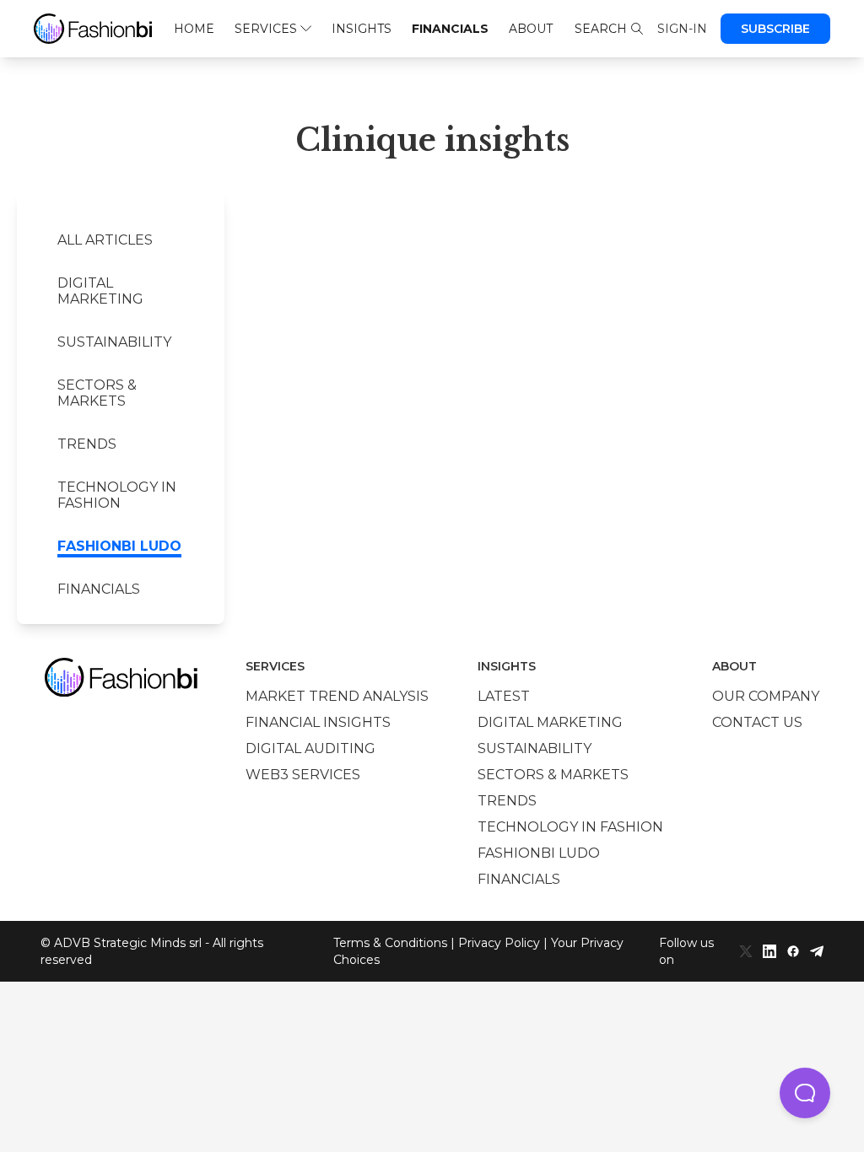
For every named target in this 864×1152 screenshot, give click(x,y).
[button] (805, 1093)
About (531, 28)
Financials (450, 28)
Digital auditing (310, 748)
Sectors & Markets (97, 393)
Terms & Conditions (390, 942)
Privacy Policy (499, 942)
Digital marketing (100, 291)
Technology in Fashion (116, 495)
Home (194, 28)
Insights (362, 28)
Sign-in (682, 28)
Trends (86, 444)
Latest (504, 696)
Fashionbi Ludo (119, 546)
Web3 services (303, 775)
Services (266, 28)
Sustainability (114, 342)
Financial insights (318, 722)
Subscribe (775, 28)
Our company (765, 696)
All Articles (105, 240)
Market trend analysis (337, 696)
